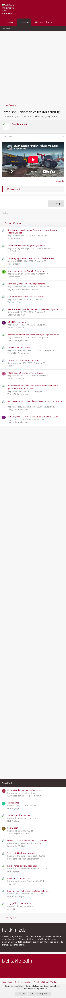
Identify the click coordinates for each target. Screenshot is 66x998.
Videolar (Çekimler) (16, 302)
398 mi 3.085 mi (14, 828)
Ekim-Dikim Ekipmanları (18, 353)
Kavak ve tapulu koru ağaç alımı (22, 865)
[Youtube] (36, 969)
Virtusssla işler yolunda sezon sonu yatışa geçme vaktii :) (34, 334)
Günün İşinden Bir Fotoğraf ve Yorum (24, 790)
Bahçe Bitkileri (14, 238)
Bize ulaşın (7, 982)
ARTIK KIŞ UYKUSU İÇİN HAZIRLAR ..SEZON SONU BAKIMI (33, 416)
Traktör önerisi (14, 802)
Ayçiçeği (11, 909)
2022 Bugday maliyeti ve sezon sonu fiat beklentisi (31, 258)
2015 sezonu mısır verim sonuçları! (23, 360)
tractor (55, 116)
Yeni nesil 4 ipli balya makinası (21, 853)
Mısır (10, 365)
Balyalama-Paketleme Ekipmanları (23, 289)
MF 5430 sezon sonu (17, 322)
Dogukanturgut (11, 116)
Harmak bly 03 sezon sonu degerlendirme (27, 283)
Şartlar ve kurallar (23, 982)
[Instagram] (9, 969)
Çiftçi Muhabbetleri (16, 314)
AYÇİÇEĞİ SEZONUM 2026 (19, 903)
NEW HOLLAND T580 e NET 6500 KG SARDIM (27, 840)
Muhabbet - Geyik (15, 896)
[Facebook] (3, 969)
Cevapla (60, 181)
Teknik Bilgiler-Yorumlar (18, 394)
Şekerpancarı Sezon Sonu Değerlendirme (27, 271)
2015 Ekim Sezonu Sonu (19, 347)
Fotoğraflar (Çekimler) (17, 340)
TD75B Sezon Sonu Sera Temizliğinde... (26, 373)
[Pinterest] (19, 969)
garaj (47, 116)
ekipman (39, 116)
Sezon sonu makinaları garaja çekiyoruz (26, 245)
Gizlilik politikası (40, 982)
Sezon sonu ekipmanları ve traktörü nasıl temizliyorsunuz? (35, 309)
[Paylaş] (59, 136)
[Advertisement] (33, 66)
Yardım (53, 982)
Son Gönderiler (9, 783)
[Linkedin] (14, 969)
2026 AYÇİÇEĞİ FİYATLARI (18, 815)
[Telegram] (25, 969)
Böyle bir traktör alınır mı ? (19, 878)
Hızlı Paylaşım (14, 251)
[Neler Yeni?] (56, 22)
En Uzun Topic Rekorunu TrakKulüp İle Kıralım (28, 891)
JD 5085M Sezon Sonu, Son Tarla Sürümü (26, 296)
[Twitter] (30, 969)
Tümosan (11, 883)
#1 (63, 136)
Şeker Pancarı (14, 276)
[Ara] (61, 22)
